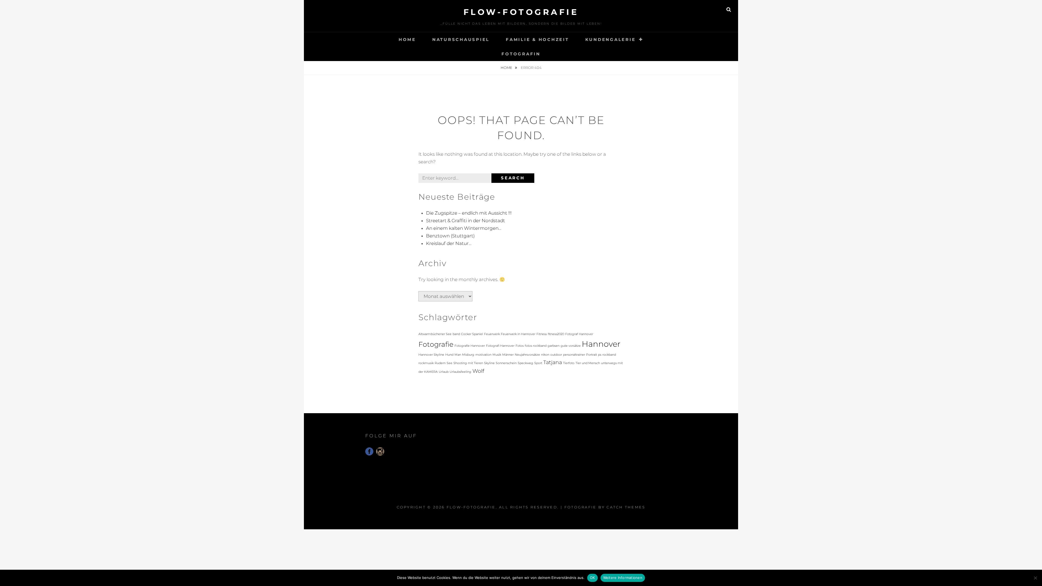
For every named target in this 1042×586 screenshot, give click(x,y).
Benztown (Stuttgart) (450, 235)
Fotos (520, 346)
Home (407, 39)
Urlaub (444, 372)
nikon (545, 354)
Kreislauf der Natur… (448, 243)
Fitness (541, 334)
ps (599, 354)
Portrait (591, 354)
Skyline (489, 363)
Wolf (478, 371)
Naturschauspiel (461, 39)
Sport (538, 363)
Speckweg (525, 363)
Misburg (468, 354)
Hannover (601, 344)
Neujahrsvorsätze (527, 354)
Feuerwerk (492, 334)
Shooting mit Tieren (468, 363)
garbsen (554, 346)
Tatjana (552, 362)
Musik (497, 354)
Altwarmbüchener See (435, 334)
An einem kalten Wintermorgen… (463, 228)
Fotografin (521, 53)
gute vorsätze (571, 346)
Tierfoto (568, 363)
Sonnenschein (506, 363)
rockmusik (426, 363)
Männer (508, 354)
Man (458, 354)
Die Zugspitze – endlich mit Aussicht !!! (469, 213)
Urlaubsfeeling (460, 372)
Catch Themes (625, 507)
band (456, 334)
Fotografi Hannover (500, 346)
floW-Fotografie (521, 12)
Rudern (440, 363)
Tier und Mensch (588, 363)
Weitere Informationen (622, 577)
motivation (483, 354)
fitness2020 (556, 334)
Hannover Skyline (431, 354)
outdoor (556, 354)
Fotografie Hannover (470, 346)
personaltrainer (574, 354)
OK (592, 577)
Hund (449, 354)
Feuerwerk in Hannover (518, 334)
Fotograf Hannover (579, 334)
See (449, 363)
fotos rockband (536, 346)
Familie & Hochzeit (537, 39)
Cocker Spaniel (472, 334)
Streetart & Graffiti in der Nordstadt (465, 220)
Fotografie (435, 344)
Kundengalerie (610, 39)
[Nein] (1035, 578)
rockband (609, 354)
